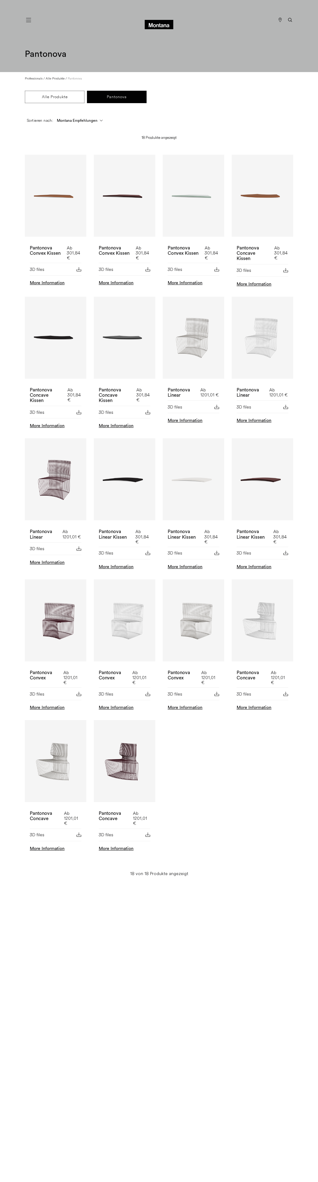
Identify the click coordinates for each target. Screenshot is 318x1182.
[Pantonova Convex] (55, 622)
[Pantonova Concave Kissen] (262, 198)
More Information (47, 283)
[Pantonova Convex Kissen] (55, 198)
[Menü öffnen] (28, 20)
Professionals (34, 78)
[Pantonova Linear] (193, 340)
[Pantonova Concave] (262, 622)
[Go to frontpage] (159, 20)
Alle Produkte (55, 78)
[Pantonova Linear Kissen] (124, 481)
